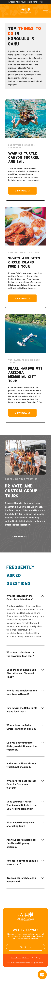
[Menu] (45, 10)
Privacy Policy (16, 958)
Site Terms (25, 958)
